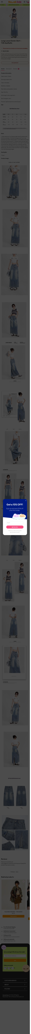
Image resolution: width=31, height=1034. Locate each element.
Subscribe (15, 527)
